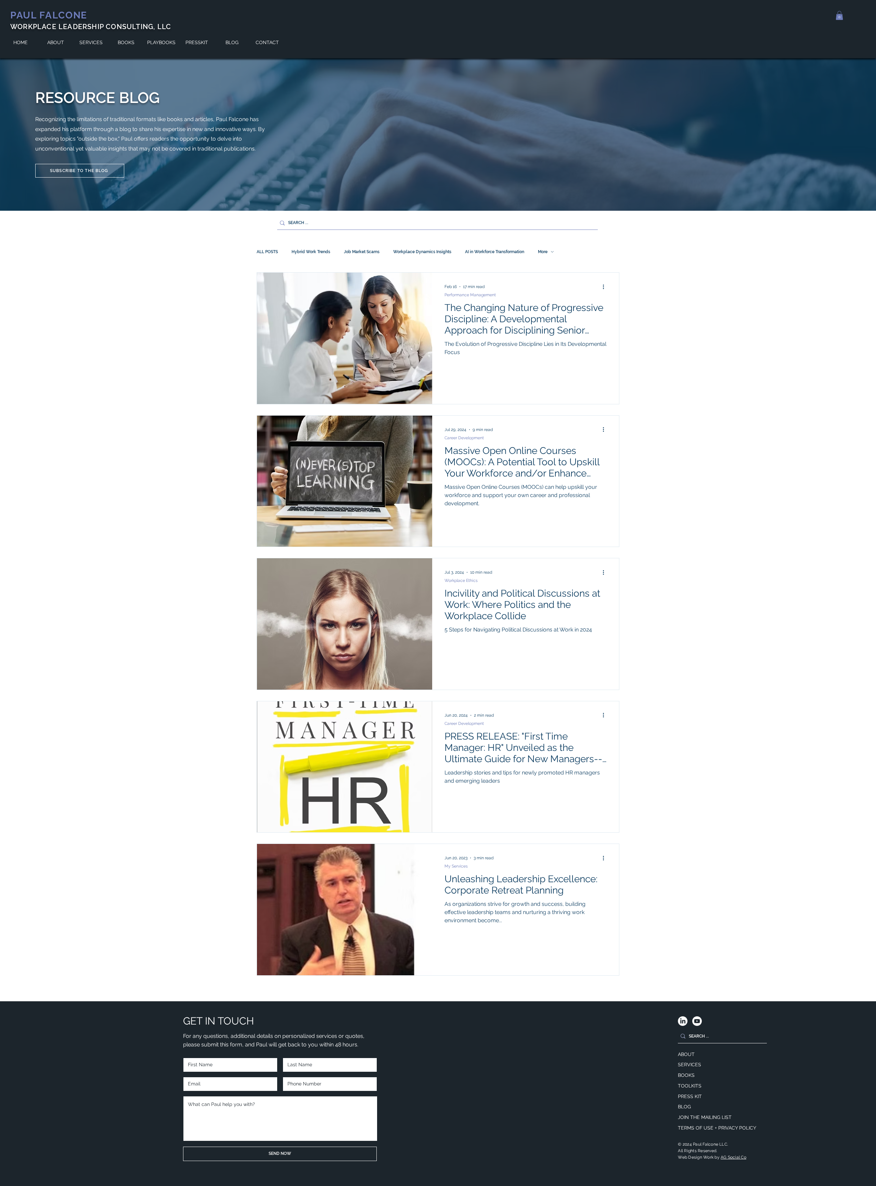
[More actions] (606, 287)
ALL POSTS (267, 251)
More (543, 251)
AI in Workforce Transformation (494, 251)
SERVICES (689, 1064)
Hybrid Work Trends (311, 251)
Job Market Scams (361, 251)
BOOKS (686, 1075)
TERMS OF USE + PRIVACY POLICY (717, 1128)
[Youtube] (697, 1021)
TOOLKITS (689, 1086)
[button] (839, 15)
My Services (456, 866)
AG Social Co (733, 1157)
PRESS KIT (690, 1096)
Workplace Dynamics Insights (422, 251)
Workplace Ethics (461, 580)
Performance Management (470, 294)
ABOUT (686, 1054)
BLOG (684, 1106)
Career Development (464, 437)
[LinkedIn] (682, 1021)
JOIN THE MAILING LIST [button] (705, 1117)
